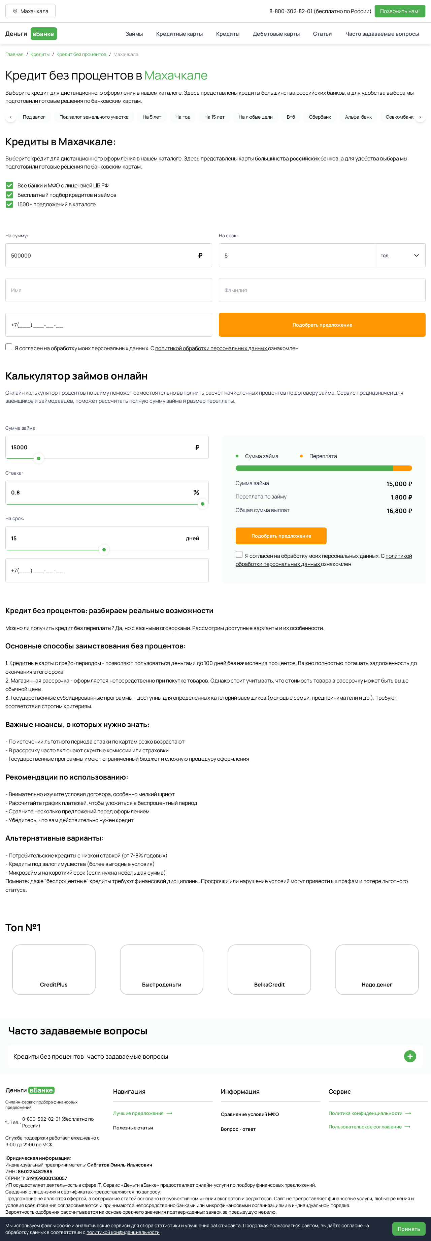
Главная (14, 54)
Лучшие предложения (138, 1113)
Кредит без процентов (81, 54)
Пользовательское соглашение (365, 1126)
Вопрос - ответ (238, 1129)
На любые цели (256, 117)
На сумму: (16, 235)
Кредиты (40, 54)
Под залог (34, 117)
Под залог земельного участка (94, 117)
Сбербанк (320, 117)
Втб (291, 117)
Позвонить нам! (400, 11)
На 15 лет (214, 117)
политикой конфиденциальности (123, 1232)
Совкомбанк (399, 117)
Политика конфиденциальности (365, 1113)
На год (182, 117)
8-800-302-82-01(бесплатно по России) (320, 11)
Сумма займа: (21, 428)
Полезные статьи (133, 1127)
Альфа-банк (358, 117)
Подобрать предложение (322, 325)
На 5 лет (152, 117)
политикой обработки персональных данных (211, 348)
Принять (409, 1229)
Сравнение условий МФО (250, 1114)
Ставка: (14, 473)
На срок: (228, 235)
